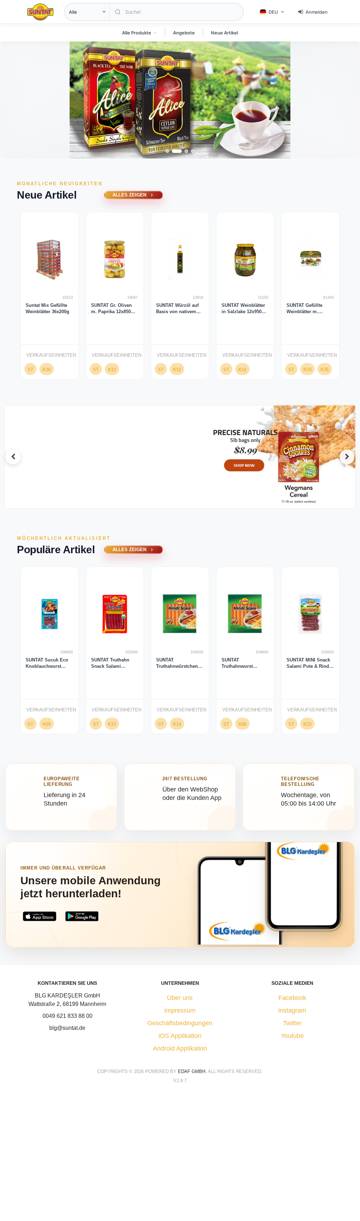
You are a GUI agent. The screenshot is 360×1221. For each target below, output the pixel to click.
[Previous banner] (13, 457)
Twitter (292, 1023)
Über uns (180, 997)
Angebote (184, 32)
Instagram (292, 1010)
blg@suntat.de (67, 1028)
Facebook (292, 997)
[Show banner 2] (177, 503)
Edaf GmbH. (193, 1071)
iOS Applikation (180, 1035)
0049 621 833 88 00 (67, 1016)
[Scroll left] (8, 298)
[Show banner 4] (191, 503)
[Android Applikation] (82, 916)
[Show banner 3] (185, 503)
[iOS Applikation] (39, 916)
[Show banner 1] (169, 503)
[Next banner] (347, 457)
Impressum (179, 1010)
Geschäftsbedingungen (179, 1023)
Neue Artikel (224, 32)
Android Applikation (180, 1048)
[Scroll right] (352, 298)
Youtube (292, 1035)
